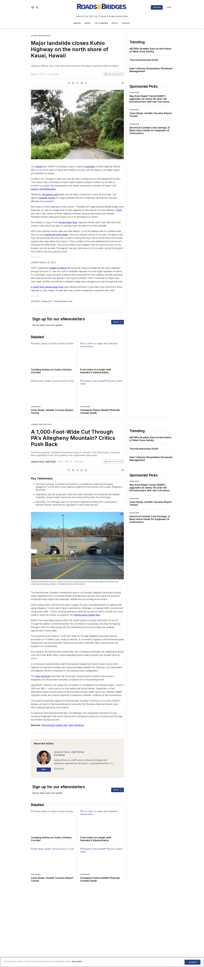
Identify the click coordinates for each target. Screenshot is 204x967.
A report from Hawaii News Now (47, 287)
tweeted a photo (47, 198)
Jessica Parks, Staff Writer (43, 461)
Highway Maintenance (40, 36)
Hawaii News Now (68, 222)
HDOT (119, 210)
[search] (37, 7)
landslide (90, 166)
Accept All (192, 962)
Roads (88, 23)
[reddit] (81, 83)
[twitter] (77, 83)
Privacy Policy (77, 961)
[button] (32, 7)
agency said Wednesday (43, 189)
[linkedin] (73, 83)
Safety (115, 23)
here (125, 16)
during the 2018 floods (56, 234)
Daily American (43, 676)
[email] (86, 83)
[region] (102, 962)
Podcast (126, 23)
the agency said (50, 194)
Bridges (77, 23)
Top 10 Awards (101, 23)
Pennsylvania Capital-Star (87, 615)
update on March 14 (60, 268)
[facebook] (69, 83)
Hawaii (38, 166)
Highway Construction (41, 424)
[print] (122, 83)
